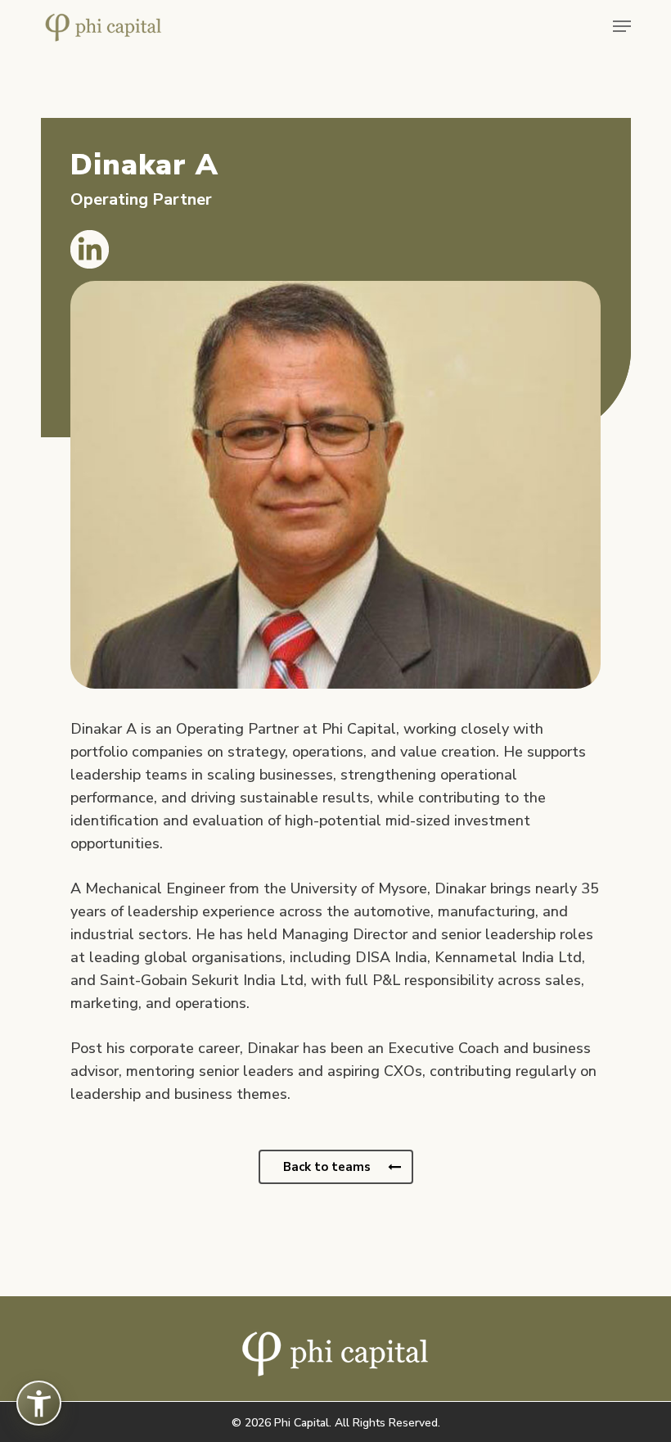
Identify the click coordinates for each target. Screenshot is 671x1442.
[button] (622, 26)
